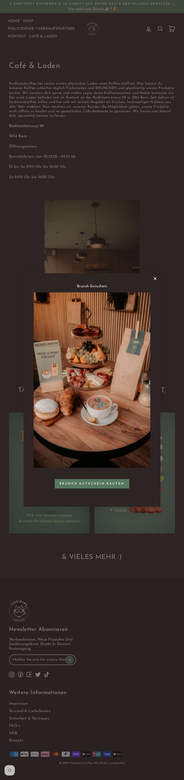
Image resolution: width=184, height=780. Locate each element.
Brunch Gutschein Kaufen (92, 483)
